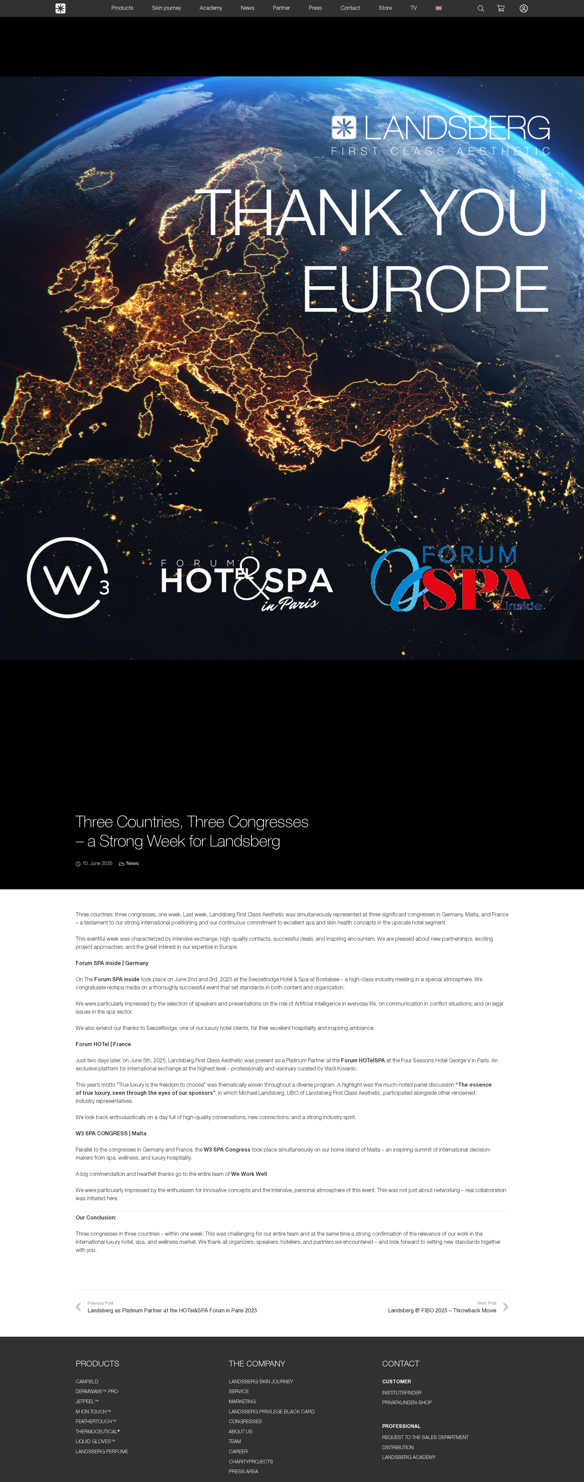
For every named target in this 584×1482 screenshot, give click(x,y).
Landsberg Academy (409, 1458)
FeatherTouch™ (96, 1422)
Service (239, 1392)
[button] (481, 8)
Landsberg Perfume (102, 1452)
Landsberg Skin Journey (261, 1382)
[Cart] (500, 8)
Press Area (243, 1472)
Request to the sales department (425, 1438)
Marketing (242, 1402)
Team (235, 1442)
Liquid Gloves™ (96, 1442)
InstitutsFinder (401, 1393)
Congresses (245, 1422)
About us (240, 1432)
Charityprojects (251, 1462)
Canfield (87, 1382)
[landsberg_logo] (60, 8)
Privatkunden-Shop (407, 1403)
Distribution (398, 1448)
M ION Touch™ (93, 1412)
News (132, 864)
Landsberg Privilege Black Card (272, 1412)
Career (238, 1452)
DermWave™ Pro (97, 1392)
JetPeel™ (87, 1402)
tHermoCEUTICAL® (98, 1432)
